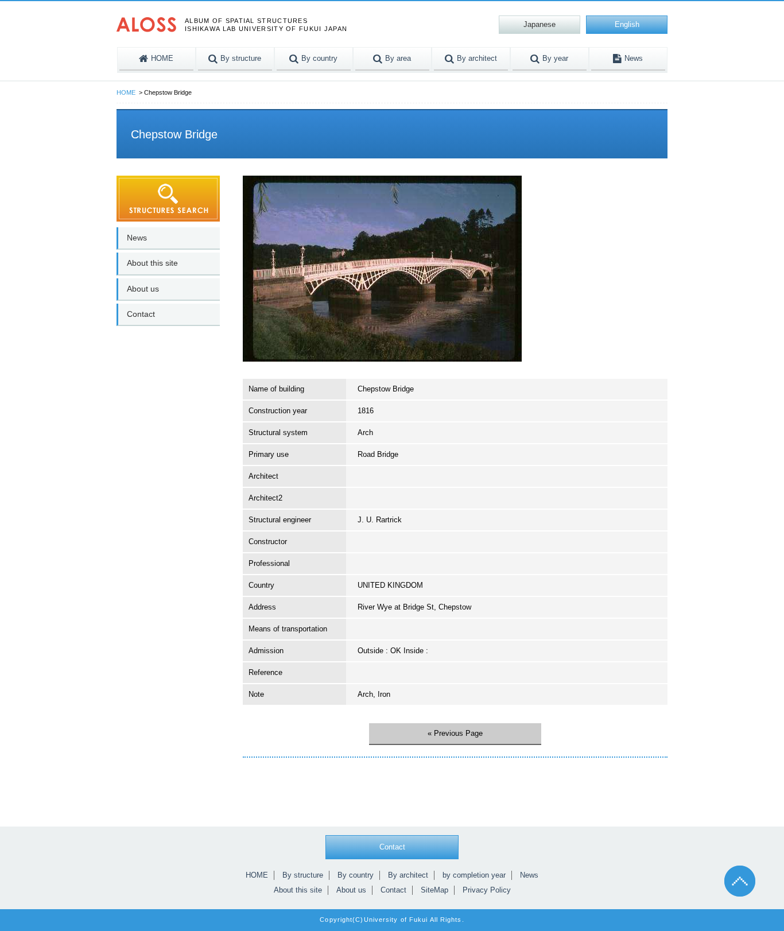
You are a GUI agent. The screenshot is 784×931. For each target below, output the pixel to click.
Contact (141, 314)
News (137, 237)
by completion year (474, 875)
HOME (126, 92)
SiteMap (434, 890)
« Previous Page (455, 733)
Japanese (539, 24)
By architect (408, 875)
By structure (302, 875)
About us (143, 288)
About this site (152, 262)
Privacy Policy (487, 890)
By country (355, 875)
